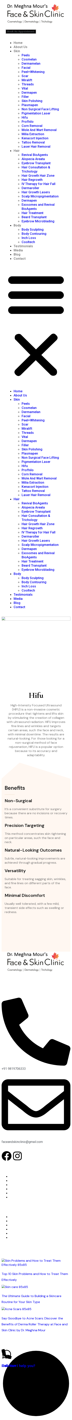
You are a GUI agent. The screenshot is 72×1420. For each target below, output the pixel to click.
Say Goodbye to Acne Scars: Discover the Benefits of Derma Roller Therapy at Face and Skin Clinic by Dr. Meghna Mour (35, 1324)
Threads (28, 84)
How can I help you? (18, 1366)
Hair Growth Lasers (36, 192)
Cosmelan (29, 59)
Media (18, 250)
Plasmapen (30, 105)
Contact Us (18, 1193)
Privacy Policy (20, 1197)
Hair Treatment (32, 213)
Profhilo (28, 122)
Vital (25, 88)
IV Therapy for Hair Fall (38, 184)
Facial (26, 68)
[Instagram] (17, 1156)
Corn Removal (32, 126)
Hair (17, 151)
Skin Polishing (32, 101)
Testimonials (23, 246)
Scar (25, 76)
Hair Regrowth (32, 180)
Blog (17, 254)
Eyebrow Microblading (38, 221)
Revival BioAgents (35, 155)
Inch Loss (29, 238)
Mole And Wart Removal (39, 130)
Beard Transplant (34, 217)
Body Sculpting (33, 229)
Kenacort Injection (35, 138)
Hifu (25, 117)
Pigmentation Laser (36, 113)
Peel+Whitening (33, 72)
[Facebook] (7, 1156)
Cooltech (28, 242)
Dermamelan (31, 63)
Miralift (27, 80)
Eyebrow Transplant (36, 163)
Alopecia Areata (33, 159)
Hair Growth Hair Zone (38, 175)
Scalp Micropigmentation (40, 196)
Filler (25, 97)
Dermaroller (30, 188)
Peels (26, 55)
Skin (17, 51)
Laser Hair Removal (36, 146)
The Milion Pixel (52, 1344)
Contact (20, 258)
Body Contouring (34, 234)
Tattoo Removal (33, 142)
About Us (20, 47)
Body (17, 225)
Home (18, 43)
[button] (36, 325)
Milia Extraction (33, 134)
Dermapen (29, 92)
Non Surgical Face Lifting (40, 109)
